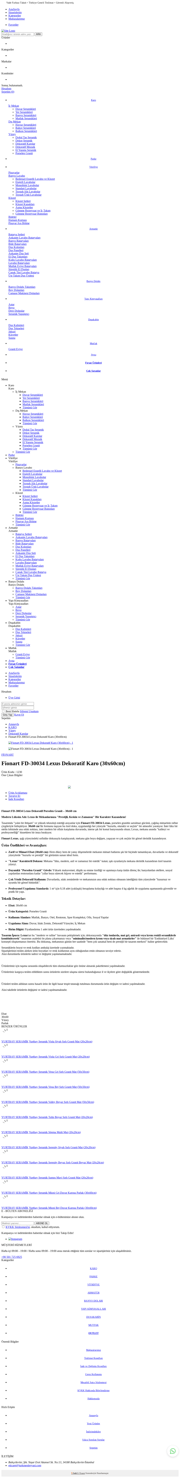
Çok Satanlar (93, 371)
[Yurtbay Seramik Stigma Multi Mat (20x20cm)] (7, 1129)
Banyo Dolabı (93, 281)
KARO (12, 727)
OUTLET (93, 1333)
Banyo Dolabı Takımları (21, 286)
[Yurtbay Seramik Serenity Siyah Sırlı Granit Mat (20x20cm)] (7, 1144)
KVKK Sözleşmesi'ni (18, 1227)
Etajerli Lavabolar (25, 182)
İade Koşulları (16, 799)
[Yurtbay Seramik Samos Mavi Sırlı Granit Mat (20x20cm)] (7, 1174)
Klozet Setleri (23, 201)
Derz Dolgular (16, 310)
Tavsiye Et (14, 795)
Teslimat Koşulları (93, 1358)
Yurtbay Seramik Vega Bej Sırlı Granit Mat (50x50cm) (59, 1086)
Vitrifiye (93, 167)
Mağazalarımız (16, 18)
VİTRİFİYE (93, 1284)
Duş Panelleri (15, 250)
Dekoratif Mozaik (25, 146)
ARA (38, 34)
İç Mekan (13, 105)
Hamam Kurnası (17, 220)
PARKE (93, 1276)
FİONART (7, 754)
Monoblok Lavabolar (27, 185)
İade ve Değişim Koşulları (93, 1366)
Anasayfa (13, 724)
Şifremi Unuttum (29, 711)
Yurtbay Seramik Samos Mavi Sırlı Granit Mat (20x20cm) (61, 1177)
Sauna (11, 337)
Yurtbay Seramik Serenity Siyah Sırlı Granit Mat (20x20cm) (62, 1147)
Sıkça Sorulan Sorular (93, 1439)
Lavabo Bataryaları (19, 262)
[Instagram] (15, 1238)
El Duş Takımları (17, 256)
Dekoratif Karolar (25, 143)
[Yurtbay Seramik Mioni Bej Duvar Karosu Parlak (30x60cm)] (7, 1204)
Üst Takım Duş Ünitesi (21, 275)
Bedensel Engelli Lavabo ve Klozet (35, 178)
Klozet (12, 197)
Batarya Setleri (16, 234)
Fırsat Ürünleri (93, 362)
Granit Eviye (15, 349)
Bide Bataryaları (17, 243)
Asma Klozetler (24, 207)
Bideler (12, 216)
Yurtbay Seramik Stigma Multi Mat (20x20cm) (55, 1132)
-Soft (74, 1473)
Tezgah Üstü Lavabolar (28, 194)
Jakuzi (11, 331)
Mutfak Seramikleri (26, 118)
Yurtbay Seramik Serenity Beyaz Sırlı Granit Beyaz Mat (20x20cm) (66, 1162)
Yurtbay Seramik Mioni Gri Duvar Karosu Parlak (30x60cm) (63, 1192)
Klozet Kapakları (24, 204)
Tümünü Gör (29, 407)
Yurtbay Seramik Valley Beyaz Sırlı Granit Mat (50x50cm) (61, 1101)
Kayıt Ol (19, 714)
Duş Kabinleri (16, 325)
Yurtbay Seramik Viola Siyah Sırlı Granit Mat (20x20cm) (60, 1041)
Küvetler (13, 334)
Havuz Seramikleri (25, 124)
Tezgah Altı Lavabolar (27, 191)
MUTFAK (93, 1325)
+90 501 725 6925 (11, 1256)
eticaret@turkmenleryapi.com (24, 1465)
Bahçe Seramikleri (25, 127)
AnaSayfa (14, 9)
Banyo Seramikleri (25, 115)
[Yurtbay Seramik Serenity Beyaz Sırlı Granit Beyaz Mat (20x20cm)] (7, 1159)
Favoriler (13, 24)
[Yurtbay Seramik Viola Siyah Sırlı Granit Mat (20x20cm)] (7, 1038)
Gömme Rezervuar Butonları (31, 213)
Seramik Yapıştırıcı (18, 313)
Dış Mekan (14, 121)
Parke (94, 159)
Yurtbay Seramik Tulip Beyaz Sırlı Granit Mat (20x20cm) (61, 1117)
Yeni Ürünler (93, 1423)
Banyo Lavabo (16, 175)
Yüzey (12, 134)
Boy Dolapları (16, 290)
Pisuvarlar (14, 172)
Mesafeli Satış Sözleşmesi (94, 1382)
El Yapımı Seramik (25, 150)
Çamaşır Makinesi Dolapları (24, 293)
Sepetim (93, 1448)
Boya (11, 307)
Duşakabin (93, 319)
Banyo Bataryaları (18, 240)
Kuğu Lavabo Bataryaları (22, 259)
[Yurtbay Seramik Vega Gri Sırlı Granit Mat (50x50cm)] (7, 1068)
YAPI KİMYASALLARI (93, 1309)
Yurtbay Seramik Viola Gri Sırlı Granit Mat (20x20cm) (59, 1056)
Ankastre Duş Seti (18, 253)
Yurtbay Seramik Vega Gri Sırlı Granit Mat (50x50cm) (59, 1071)
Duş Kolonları (16, 247)
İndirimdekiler (93, 1431)
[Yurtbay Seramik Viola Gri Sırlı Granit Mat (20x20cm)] (7, 1053)
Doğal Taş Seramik (26, 137)
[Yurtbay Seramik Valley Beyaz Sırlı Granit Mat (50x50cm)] (7, 1098)
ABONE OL (42, 1223)
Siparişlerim (15, 12)
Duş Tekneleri (16, 328)
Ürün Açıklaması (17, 792)
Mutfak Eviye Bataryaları (22, 266)
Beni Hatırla (13, 711)
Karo (93, 100)
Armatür (93, 229)
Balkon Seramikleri (26, 131)
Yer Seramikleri (24, 112)
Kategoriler (14, 15)
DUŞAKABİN (93, 1317)
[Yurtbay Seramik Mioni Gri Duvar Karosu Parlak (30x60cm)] (7, 1189)
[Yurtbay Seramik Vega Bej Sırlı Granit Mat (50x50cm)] (7, 1083)
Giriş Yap (7, 715)
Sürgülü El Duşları (18, 269)
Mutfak (93, 343)
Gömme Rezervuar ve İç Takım (32, 210)
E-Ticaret (81, 1473)
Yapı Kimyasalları (93, 298)
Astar (11, 304)
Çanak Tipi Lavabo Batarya (23, 272)
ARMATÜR (93, 1292)
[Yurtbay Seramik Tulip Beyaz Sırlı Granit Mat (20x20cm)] (7, 1113)
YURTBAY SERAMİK (14, 1041)
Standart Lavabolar (26, 188)
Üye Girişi (14, 697)
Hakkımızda (94, 1398)
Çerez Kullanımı (93, 1374)
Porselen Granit (24, 153)
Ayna (93, 354)
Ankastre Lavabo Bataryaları (24, 237)
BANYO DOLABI (93, 1301)
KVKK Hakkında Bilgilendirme (94, 1390)
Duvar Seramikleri (25, 108)
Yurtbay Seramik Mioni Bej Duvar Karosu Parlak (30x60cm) (63, 1207)
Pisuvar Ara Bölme (19, 223)
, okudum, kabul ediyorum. (33, 1227)
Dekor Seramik (23, 140)
